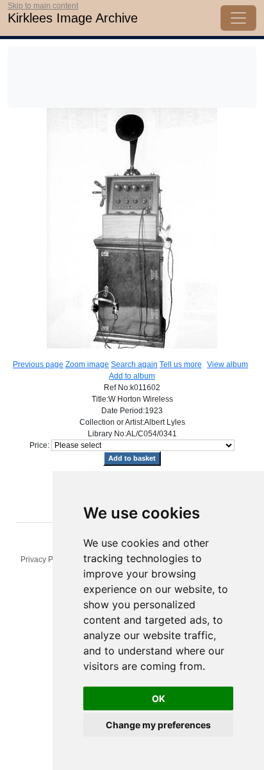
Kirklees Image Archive (73, 18)
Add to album (132, 376)
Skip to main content (43, 5)
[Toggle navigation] (238, 18)
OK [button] (158, 698)
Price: (39, 445)
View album (227, 364)
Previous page (38, 364)
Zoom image (87, 364)
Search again (134, 364)
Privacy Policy (45, 559)
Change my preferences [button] (158, 724)
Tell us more (181, 364)
